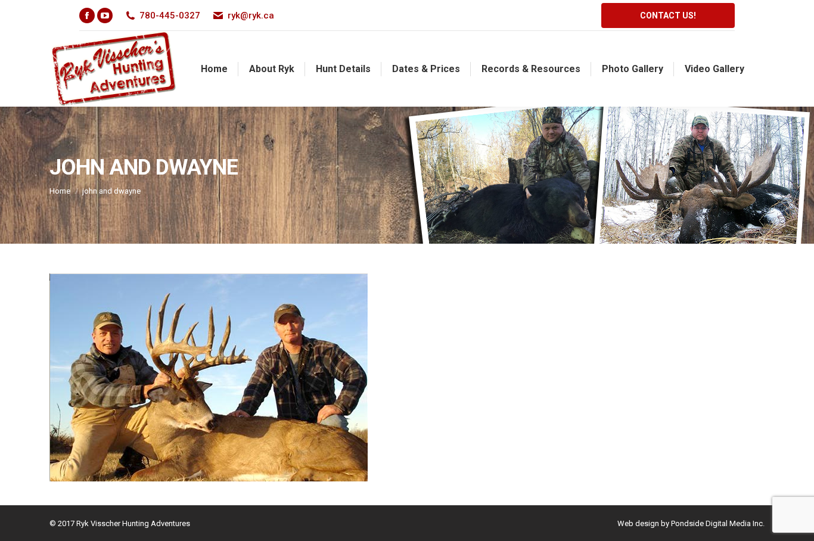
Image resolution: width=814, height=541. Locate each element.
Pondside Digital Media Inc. (718, 523)
